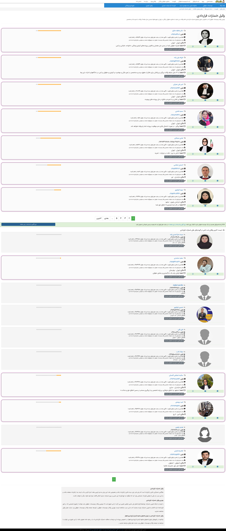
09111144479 (175, 168)
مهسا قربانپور (179, 190)
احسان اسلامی (178, 165)
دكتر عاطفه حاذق (177, 30)
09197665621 (175, 406)
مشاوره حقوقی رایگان (164, 1)
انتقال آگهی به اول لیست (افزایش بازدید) (174, 49)
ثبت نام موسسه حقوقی (184, 1)
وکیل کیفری (149, 6)
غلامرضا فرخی (178, 451)
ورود (203, 1)
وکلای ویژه (153, 1)
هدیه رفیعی (179, 427)
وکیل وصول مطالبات (198, 9)
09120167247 (175, 115)
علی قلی (180, 329)
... (112, 218)
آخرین (98, 218)
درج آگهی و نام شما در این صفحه (177, 225)
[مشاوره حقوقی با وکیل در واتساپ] (193, 46)
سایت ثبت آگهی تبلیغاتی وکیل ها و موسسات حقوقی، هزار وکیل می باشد (106, 530)
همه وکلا (222, 6)
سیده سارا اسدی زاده (176, 234)
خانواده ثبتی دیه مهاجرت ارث (188, 6)
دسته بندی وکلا (208, 9)
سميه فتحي (179, 111)
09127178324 (175, 88)
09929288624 (175, 379)
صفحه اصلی (210, 1)
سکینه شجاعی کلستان (176, 375)
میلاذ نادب (179, 351)
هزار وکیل (222, 9)
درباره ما (146, 1)
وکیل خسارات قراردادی (185, 9)
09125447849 (175, 262)
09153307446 (175, 193)
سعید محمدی (178, 258)
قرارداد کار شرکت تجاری (169, 6)
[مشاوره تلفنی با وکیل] (217, 46)
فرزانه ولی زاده (178, 57)
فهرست (174, 1)
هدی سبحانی (178, 138)
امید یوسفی (179, 402)
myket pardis (178, 285)
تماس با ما (138, 1)
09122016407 (175, 34)
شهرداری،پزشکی (129, 6)
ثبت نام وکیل (196, 1)
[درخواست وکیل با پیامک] (205, 46)
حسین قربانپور (178, 307)
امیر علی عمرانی (178, 84)
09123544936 (175, 61)
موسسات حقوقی (207, 6)
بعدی (106, 218)
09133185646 (175, 454)
